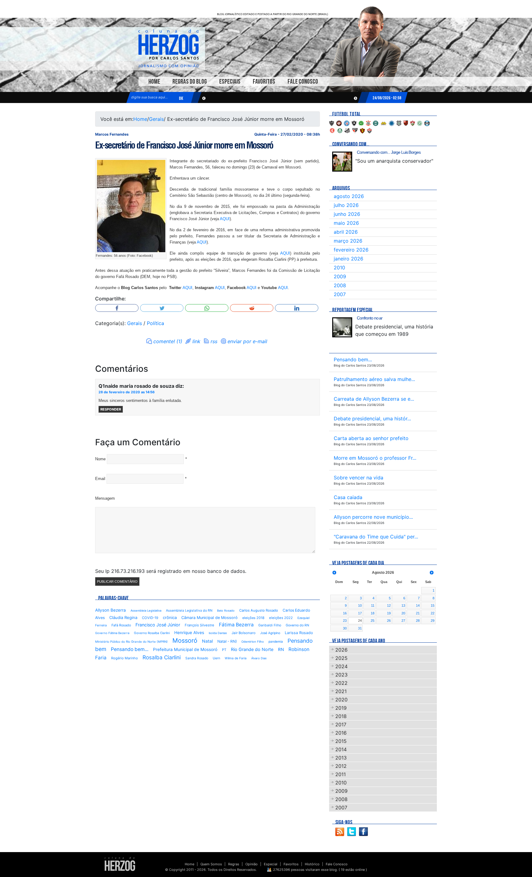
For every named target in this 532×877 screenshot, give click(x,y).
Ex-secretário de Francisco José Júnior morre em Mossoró (184, 145)
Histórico (312, 864)
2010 (339, 267)
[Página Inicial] (120, 864)
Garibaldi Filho (269, 625)
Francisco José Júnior (157, 624)
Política (155, 323)
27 (403, 620)
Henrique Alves (189, 632)
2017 (340, 724)
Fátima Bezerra (236, 625)
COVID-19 (150, 618)
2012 (341, 766)
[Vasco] (369, 130)
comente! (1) (167, 341)
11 (372, 605)
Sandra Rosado (196, 658)
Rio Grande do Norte (252, 649)
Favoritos (264, 81)
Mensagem (105, 498)
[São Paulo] (355, 130)
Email (100, 478)
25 (372, 620)
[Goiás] (419, 123)
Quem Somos (211, 864)
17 (360, 613)
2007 (340, 294)
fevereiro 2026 (351, 250)
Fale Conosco (303, 81)
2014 (341, 749)
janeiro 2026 (348, 259)
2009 (340, 276)
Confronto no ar (369, 317)
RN (281, 649)
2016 (341, 733)
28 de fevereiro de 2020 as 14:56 (127, 392)
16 (345, 613)
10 (360, 605)
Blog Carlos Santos (168, 48)
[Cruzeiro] (391, 123)
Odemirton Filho (252, 641)
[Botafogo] (354, 123)
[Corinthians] (368, 123)
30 (345, 628)
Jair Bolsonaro (244, 633)
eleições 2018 (253, 618)
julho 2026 (346, 205)
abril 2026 (346, 232)
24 (360, 620)
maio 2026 (346, 223)
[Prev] (334, 572)
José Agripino (270, 633)
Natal (207, 641)
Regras (233, 864)
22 (432, 613)
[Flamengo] (406, 123)
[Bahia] (346, 123)
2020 (341, 699)
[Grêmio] (427, 123)
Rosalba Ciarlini (162, 657)
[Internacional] (332, 130)
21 (418, 613)
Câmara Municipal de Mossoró (209, 617)
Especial (270, 864)
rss (214, 341)
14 (418, 605)
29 (432, 620)
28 (418, 620)
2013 (341, 758)
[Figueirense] (399, 123)
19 (389, 613)
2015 (341, 741)
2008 (340, 285)
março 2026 (348, 241)
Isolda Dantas (218, 633)
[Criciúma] (384, 123)
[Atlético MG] (331, 123)
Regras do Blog (189, 81)
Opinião (251, 864)
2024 (341, 666)
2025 (341, 658)
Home (154, 81)
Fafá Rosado (121, 625)
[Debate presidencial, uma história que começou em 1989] (342, 327)
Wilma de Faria (236, 658)
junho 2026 (347, 214)
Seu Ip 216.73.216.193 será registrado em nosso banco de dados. (170, 571)
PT (224, 650)
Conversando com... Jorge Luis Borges (389, 152)
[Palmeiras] (339, 130)
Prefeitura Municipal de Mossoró (185, 649)
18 (372, 613)
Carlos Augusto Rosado (258, 610)
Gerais (156, 119)
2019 (341, 708)
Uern (216, 658)
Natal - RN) (227, 641)
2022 (341, 683)
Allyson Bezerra (110, 610)
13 (403, 605)
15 (432, 605)
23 (345, 620)
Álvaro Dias (259, 658)
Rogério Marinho (124, 658)
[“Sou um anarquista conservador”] (342, 162)
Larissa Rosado (299, 632)
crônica (170, 617)
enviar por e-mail (247, 341)
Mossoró (184, 640)
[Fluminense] (412, 123)
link (196, 341)
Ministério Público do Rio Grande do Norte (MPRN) (131, 641)
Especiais (229, 81)
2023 (341, 675)
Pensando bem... (129, 649)
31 (360, 628)
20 (403, 613)
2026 (341, 650)
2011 (340, 774)
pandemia (275, 641)
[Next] (431, 572)
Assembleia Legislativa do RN (189, 611)
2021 (341, 691)
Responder (110, 409)
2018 (341, 716)
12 (389, 605)
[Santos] (347, 130)
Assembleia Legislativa (146, 610)
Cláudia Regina (123, 617)
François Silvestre (199, 625)
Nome (100, 459)
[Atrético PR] (339, 123)
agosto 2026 (349, 196)
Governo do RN (297, 625)
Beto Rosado (226, 610)
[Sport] (362, 130)
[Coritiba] (375, 123)
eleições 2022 (281, 618)
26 (389, 620)
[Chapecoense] (361, 123)
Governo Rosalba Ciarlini (152, 633)
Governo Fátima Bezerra (112, 633)
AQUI (225, 218)
